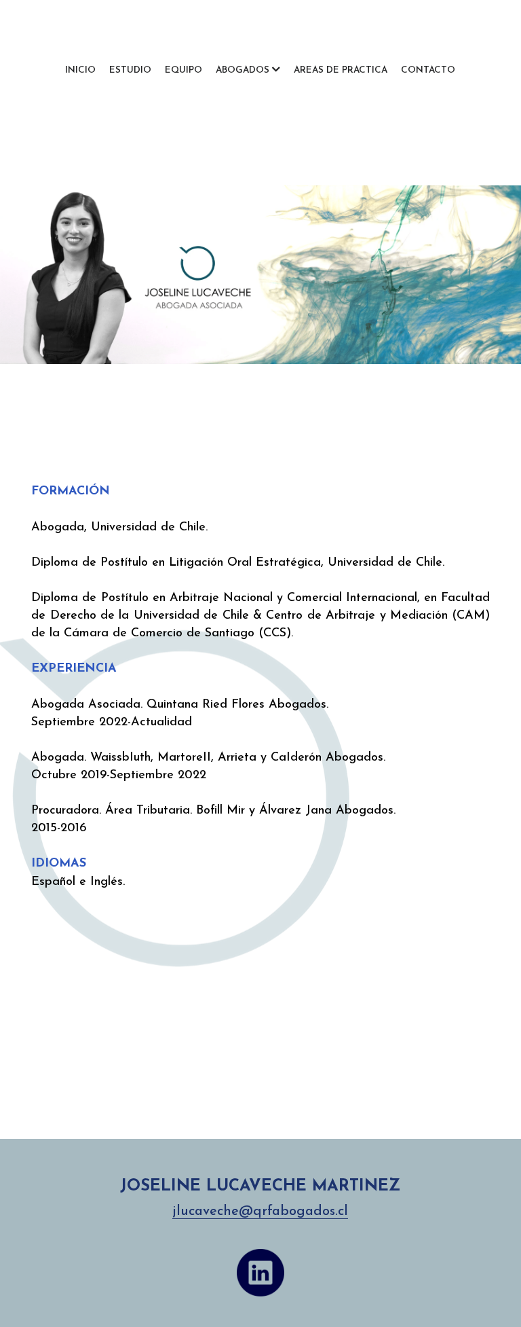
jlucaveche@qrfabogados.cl (260, 1211)
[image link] (260, 1272)
